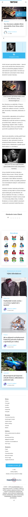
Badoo (6, 427)
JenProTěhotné (12, 493)
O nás (14, 469)
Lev (6, 262)
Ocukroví (19, 496)
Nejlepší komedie (9, 439)
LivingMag (14, 496)
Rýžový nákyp (8, 423)
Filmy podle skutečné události (12, 433)
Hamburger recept (10, 419)
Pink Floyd (7, 443)
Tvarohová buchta (10, 417)
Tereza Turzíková (12, 32)
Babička (7, 435)
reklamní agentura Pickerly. (14, 490)
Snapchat (7, 409)
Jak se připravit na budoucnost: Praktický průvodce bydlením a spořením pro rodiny (14, 339)
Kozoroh (22, 241)
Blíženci (21, 262)
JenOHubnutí (13, 498)
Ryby (6, 248)
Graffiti (7, 405)
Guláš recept (8, 421)
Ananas (7, 425)
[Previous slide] (4, 47)
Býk (14, 241)
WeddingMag (7, 496)
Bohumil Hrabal (9, 455)
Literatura (6, 21)
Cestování (6, 373)
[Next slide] (23, 47)
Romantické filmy (9, 437)
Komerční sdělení (11, 308)
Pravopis (7, 403)
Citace (6, 401)
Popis (6, 449)
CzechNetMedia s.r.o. (16, 487)
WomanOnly (12, 491)
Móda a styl (6, 298)
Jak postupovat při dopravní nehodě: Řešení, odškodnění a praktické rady (13, 378)
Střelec (14, 248)
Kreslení (7, 407)
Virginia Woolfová (9, 459)
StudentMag (10, 494)
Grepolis (7, 411)
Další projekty (14, 471)
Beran (21, 255)
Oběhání (5, 493)
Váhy (14, 255)
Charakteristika (9, 453)
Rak (14, 262)
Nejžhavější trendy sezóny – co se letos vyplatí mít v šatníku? (13, 303)
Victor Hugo (8, 457)
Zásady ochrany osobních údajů (14, 474)
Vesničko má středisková (11, 441)
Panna (6, 241)
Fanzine (4, 494)
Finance (6, 335)
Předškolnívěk (19, 493)
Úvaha (6, 451)
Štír (22, 248)
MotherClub (19, 491)
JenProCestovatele (19, 494)
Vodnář (6, 255)
